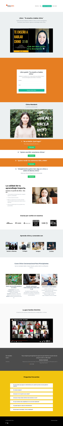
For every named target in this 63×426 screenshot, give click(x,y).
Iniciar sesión (54, 5)
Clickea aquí (31, 147)
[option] (31, 358)
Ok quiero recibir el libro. (31, 90)
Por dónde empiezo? (17, 390)
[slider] (30, 51)
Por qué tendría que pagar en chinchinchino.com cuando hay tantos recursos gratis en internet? (30, 386)
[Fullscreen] (52, 51)
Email (19, 85)
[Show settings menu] (50, 51)
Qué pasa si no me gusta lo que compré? (21, 394)
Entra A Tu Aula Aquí (47, 6)
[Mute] (48, 51)
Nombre (20, 80)
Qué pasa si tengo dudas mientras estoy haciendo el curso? (25, 398)
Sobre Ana (37, 5)
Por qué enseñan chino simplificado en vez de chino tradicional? (26, 402)
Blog (40, 5)
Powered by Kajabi (54, 420)
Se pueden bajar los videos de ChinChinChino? (22, 406)
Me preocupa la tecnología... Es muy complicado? (23, 410)
